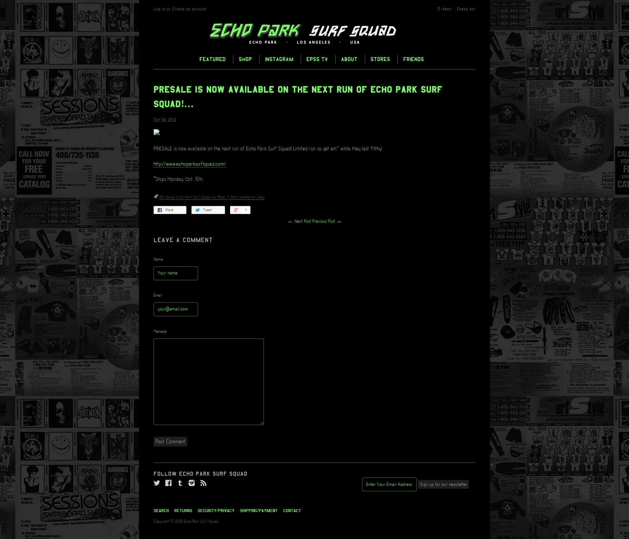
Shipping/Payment (259, 510)
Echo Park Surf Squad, (193, 197)
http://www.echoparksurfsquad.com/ (190, 164)
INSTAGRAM (279, 59)
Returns (183, 510)
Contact (292, 510)
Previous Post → (327, 221)
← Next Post (299, 221)
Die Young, (167, 197)
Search (161, 510)
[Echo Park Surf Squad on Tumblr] (180, 483)
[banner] (314, 34)
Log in (159, 9)
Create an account (189, 9)
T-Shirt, (233, 197)
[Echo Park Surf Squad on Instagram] (192, 483)
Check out (466, 9)
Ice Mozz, (219, 197)
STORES (380, 59)
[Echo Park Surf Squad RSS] (203, 483)
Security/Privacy (216, 510)
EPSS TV (317, 59)
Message (160, 331)
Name (158, 259)
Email (158, 295)
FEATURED (212, 59)
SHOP (245, 59)
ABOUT (349, 59)
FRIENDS (413, 59)
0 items (445, 9)
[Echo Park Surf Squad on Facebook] (168, 483)
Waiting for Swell (251, 197)
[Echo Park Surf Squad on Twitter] (157, 483)
